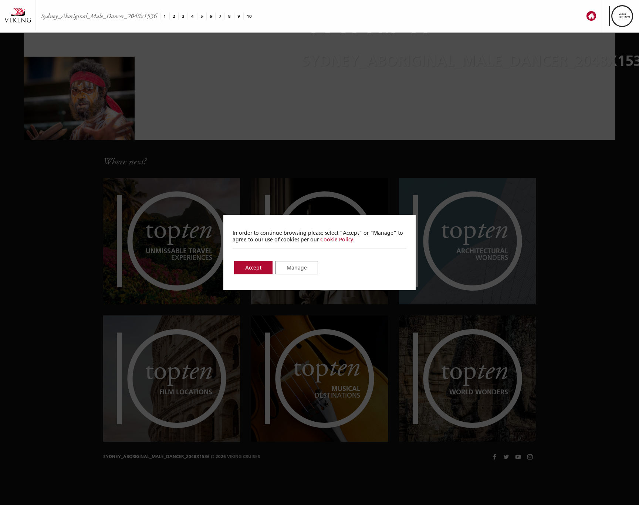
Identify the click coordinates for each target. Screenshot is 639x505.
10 (249, 16)
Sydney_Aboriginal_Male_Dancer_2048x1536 (99, 16)
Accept (253, 267)
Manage (297, 267)
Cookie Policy (336, 239)
